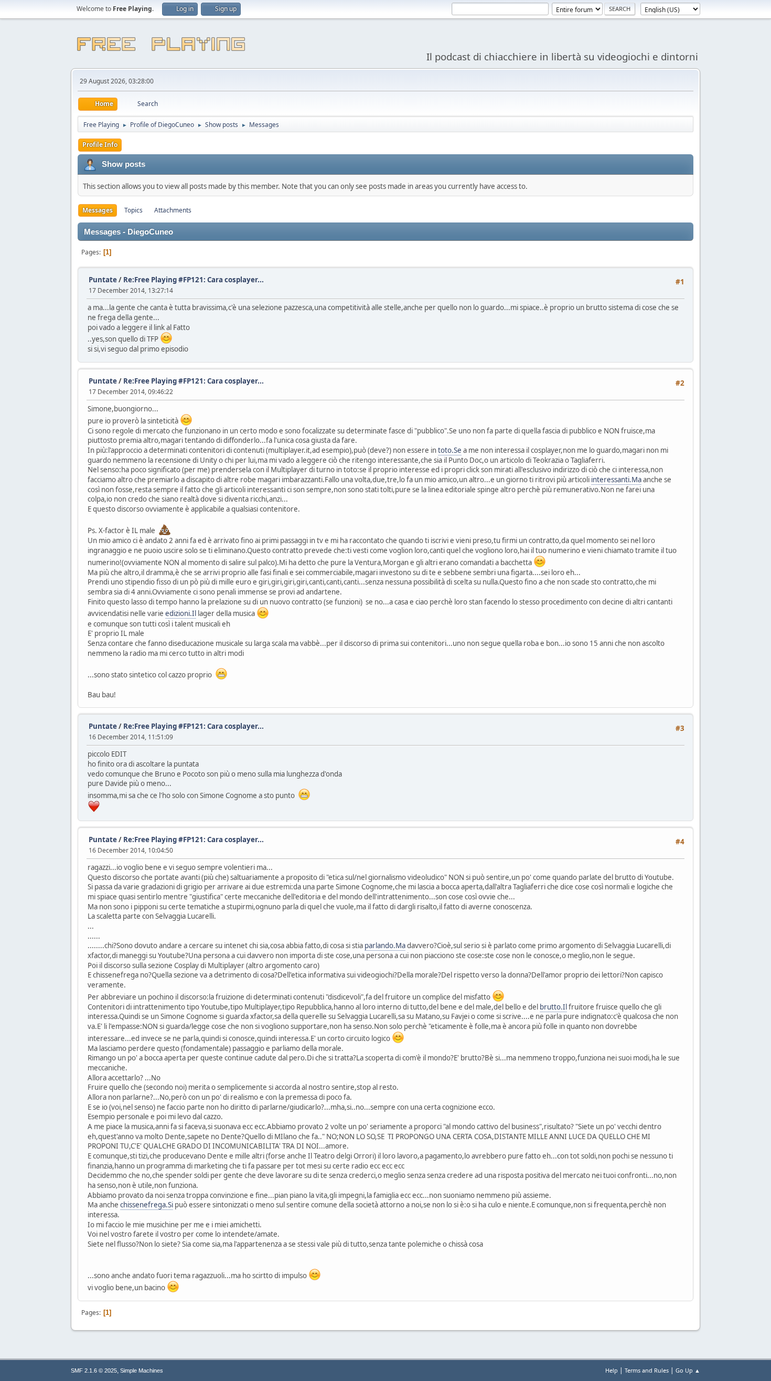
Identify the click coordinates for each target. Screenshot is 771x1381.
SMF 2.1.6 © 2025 (94, 1370)
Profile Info (99, 144)
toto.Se (450, 450)
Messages (97, 210)
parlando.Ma (385, 945)
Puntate (103, 279)
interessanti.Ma (616, 479)
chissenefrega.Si (146, 1204)
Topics (133, 210)
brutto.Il (553, 1007)
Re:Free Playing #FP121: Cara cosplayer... (193, 279)
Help (611, 1370)
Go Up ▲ (688, 1370)
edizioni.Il (180, 613)
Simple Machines (141, 1370)
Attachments (172, 210)
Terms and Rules (647, 1370)
